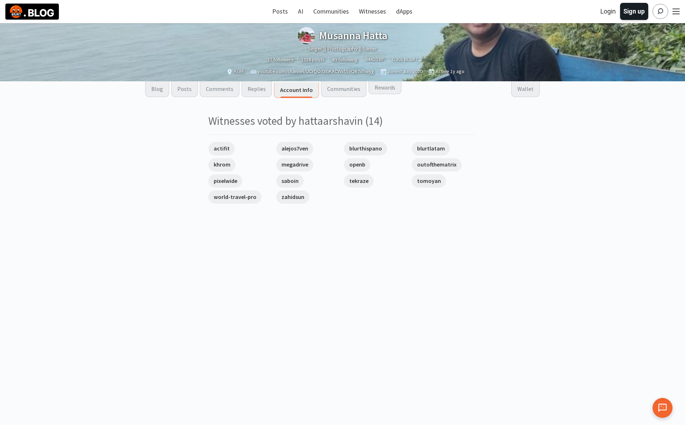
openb (357, 164)
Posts (280, 11)
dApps (404, 11)
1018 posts (313, 59)
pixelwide (225, 180)
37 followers (280, 59)
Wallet (525, 88)
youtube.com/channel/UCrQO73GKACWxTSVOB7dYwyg (316, 71)
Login (608, 11)
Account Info (296, 89)
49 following (345, 59)
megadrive (294, 164)
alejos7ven (294, 148)
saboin (290, 180)
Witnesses (372, 11)
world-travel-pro (235, 196)
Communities (331, 11)
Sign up (634, 11)
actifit (222, 148)
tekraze (359, 180)
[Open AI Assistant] (663, 408)
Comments (219, 88)
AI (300, 11)
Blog (157, 88)
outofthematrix (437, 164)
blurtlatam (431, 148)
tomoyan (429, 180)
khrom (222, 164)
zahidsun (292, 196)
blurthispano (365, 148)
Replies (257, 88)
